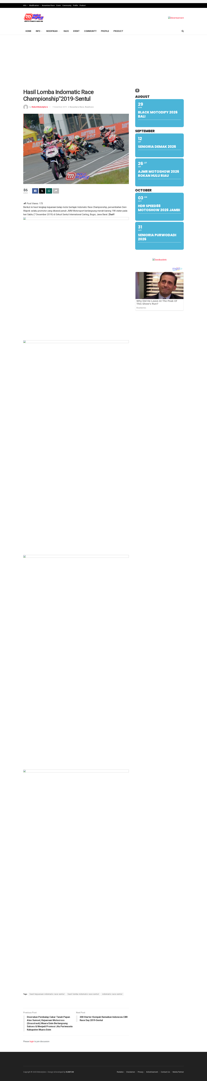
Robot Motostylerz (40, 107)
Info (24, 5)
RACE (66, 31)
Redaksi (120, 1072)
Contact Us (165, 1072)
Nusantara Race (48, 5)
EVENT (76, 31)
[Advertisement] (103, 56)
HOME (28, 31)
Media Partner (178, 1072)
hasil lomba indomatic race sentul (83, 994)
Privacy (140, 1072)
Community (66, 5)
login (32, 1041)
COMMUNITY (90, 31)
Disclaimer (130, 1072)
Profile (75, 5)
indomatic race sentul (112, 994)
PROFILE (105, 31)
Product (83, 5)
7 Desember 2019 (59, 107)
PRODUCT (118, 31)
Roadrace (89, 107)
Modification (34, 5)
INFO (38, 31)
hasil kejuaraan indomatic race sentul (47, 994)
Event (58, 5)
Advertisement (152, 1072)
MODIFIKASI (52, 31)
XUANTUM (70, 1072)
